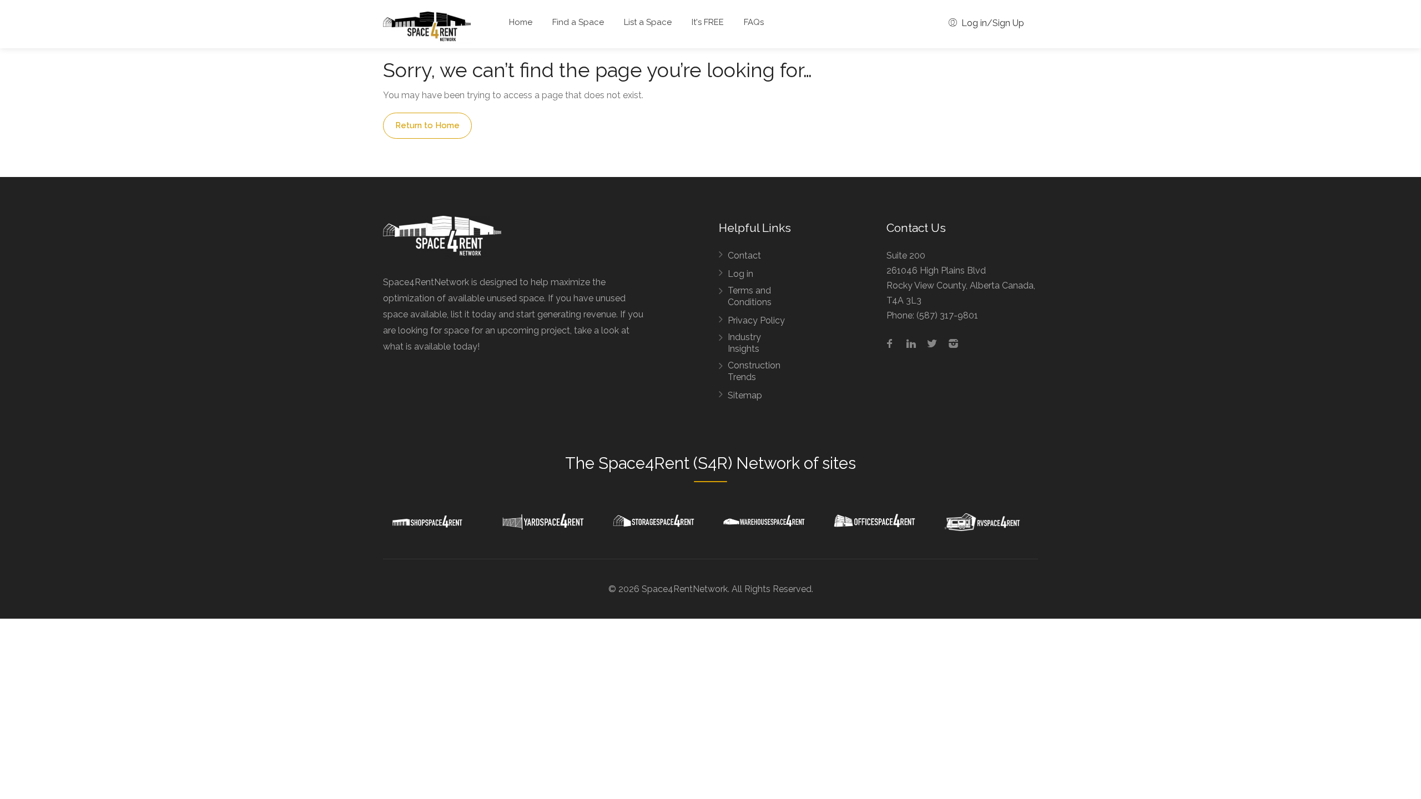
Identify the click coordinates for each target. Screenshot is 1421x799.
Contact (744, 255)
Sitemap (745, 395)
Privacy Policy (756, 320)
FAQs (754, 22)
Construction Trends (754, 371)
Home (520, 22)
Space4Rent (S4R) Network (699, 463)
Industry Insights (744, 343)
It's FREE (708, 22)
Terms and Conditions (750, 296)
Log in (740, 274)
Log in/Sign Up (991, 23)
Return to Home (427, 125)
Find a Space (578, 22)
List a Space (648, 22)
